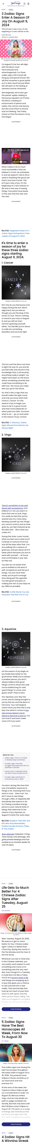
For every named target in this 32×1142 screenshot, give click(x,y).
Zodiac (11, 10)
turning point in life (19, 977)
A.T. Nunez (5, 1041)
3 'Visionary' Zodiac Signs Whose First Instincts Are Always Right (15, 425)
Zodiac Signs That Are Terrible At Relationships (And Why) (16, 759)
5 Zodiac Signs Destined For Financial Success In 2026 (15, 778)
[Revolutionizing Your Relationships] (16, 3)
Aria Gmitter (6, 911)
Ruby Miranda (6, 35)
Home (3, 9)
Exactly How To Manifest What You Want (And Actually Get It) (16, 772)
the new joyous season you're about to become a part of (15, 713)
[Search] (24, 4)
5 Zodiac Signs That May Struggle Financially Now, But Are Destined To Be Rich (17, 766)
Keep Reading (16, 1009)
